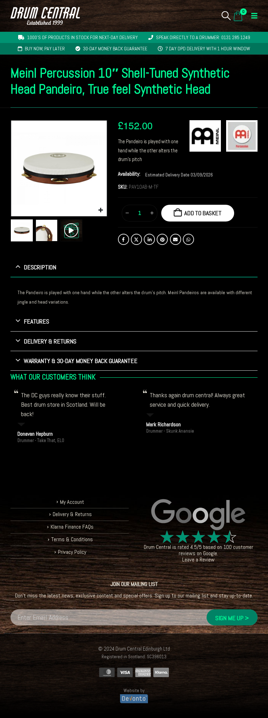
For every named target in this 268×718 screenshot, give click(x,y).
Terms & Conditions (72, 539)
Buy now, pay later (45, 48)
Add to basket (203, 213)
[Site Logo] (45, 16)
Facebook (123, 239)
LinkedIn (149, 239)
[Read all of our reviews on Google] (198, 515)
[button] (226, 15)
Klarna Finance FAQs (72, 526)
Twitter (136, 239)
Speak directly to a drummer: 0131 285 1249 (203, 37)
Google (210, 553)
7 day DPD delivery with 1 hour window (207, 48)
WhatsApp (188, 239)
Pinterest (162, 239)
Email (175, 239)
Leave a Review (198, 559)
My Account (72, 502)
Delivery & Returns (72, 514)
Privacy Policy (72, 552)
